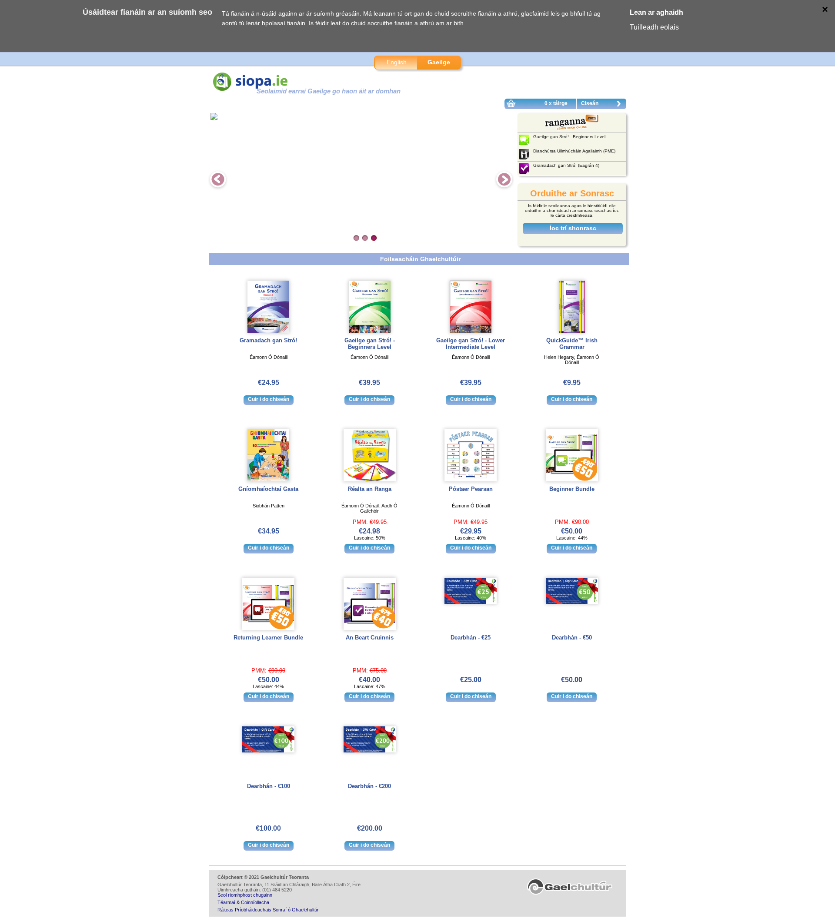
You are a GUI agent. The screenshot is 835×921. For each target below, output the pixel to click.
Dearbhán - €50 (572, 637)
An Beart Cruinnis (370, 637)
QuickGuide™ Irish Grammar (572, 343)
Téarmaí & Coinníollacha (243, 902)
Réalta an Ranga (369, 489)
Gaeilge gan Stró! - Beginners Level (369, 343)
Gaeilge (439, 62)
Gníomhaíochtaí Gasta (268, 489)
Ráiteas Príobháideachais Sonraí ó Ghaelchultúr (268, 909)
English (397, 62)
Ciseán (589, 103)
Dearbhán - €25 (471, 637)
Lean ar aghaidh (656, 12)
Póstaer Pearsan (471, 489)
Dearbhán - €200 (369, 786)
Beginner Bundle (572, 489)
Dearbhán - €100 (268, 786)
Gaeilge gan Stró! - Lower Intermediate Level (470, 343)
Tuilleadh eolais (654, 27)
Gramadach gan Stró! (268, 340)
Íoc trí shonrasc (573, 228)
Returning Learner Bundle (268, 637)
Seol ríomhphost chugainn (244, 895)
